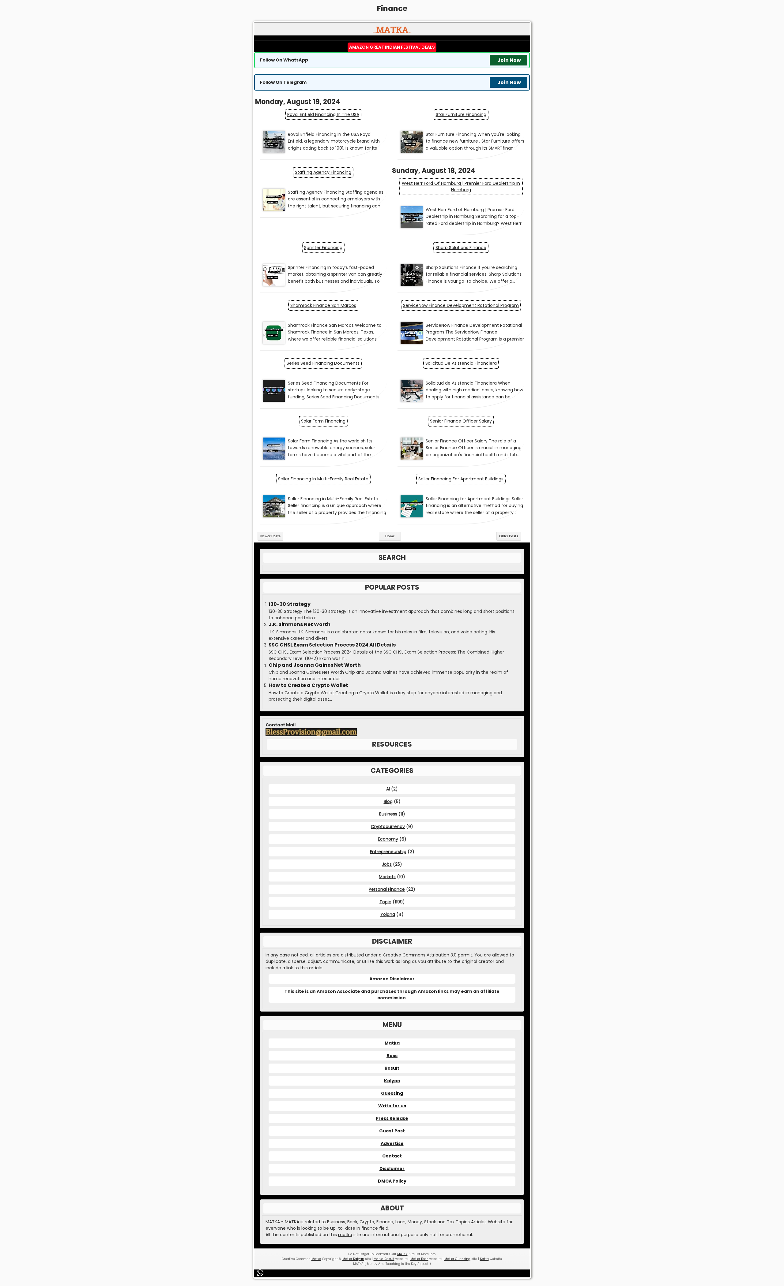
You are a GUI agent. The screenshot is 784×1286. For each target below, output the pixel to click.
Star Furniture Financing (461, 114)
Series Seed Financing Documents (323, 363)
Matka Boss (419, 1259)
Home (390, 536)
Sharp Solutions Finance (460, 247)
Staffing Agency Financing (323, 172)
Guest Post (392, 1131)
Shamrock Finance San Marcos (323, 305)
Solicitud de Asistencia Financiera (461, 363)
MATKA (402, 1254)
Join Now (509, 60)
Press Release (392, 1118)
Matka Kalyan (353, 1259)
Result (392, 1068)
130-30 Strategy (290, 604)
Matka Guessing (457, 1259)
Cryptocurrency (388, 826)
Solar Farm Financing (323, 421)
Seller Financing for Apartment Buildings (460, 479)
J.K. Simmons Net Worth (299, 624)
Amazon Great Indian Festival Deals (392, 47)
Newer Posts (270, 536)
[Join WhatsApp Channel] (261, 1273)
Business (388, 814)
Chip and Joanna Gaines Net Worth (315, 665)
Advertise (392, 1143)
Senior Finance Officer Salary (461, 421)
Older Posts (508, 536)
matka (345, 1235)
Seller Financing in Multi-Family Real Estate (323, 479)
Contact (392, 1156)
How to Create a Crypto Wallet (308, 685)
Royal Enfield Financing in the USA (323, 114)
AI (388, 789)
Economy (388, 839)
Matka (392, 1043)
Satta (484, 1259)
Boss (392, 1056)
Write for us (392, 1106)
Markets (387, 877)
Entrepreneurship (388, 851)
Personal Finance (387, 889)
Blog (388, 801)
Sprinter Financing (323, 247)
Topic (385, 902)
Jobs (387, 864)
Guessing (392, 1093)
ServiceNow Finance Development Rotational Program (461, 305)
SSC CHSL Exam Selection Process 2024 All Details (332, 645)
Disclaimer (392, 1168)
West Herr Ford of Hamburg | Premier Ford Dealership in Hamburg (461, 186)
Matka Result (384, 1259)
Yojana (387, 914)
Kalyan (392, 1081)
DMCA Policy (392, 1181)
